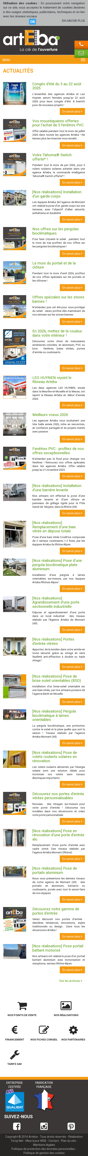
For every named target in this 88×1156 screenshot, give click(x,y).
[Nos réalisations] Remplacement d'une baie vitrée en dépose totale (54, 527)
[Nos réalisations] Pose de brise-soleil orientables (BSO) (56, 678)
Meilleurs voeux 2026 (50, 415)
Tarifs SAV (14, 1063)
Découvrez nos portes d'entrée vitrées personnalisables (58, 796)
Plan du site (68, 1140)
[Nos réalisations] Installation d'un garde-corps (56, 194)
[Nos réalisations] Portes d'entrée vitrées (53, 641)
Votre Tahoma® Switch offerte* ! (52, 157)
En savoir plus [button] (71, 111)
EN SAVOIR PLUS (73, 21)
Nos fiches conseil (44, 1039)
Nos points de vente (22, 1015)
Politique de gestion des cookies (44, 1153)
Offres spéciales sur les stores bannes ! (58, 299)
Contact (54, 1140)
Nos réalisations (66, 1015)
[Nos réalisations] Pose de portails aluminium (54, 870)
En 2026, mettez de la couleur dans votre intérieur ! (57, 333)
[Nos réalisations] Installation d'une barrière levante (56, 488)
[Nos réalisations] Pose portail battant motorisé (57, 948)
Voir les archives (70, 980)
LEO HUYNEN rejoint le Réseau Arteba (51, 380)
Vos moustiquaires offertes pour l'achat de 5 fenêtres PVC (58, 123)
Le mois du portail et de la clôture (54, 265)
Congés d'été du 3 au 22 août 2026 (56, 86)
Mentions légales (44, 1144)
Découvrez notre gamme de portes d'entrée (55, 911)
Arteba (33, 1136)
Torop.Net (17, 1140)
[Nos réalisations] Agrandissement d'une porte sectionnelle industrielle (55, 602)
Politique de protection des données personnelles (43, 1149)
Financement (14, 1039)
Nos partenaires (73, 1039)
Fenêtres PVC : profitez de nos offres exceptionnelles (58, 450)
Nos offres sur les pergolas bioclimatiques (55, 231)
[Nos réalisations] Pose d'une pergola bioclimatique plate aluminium (57, 564)
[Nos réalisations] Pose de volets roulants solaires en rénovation (54, 756)
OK (32, 22)
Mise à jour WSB (36, 1140)
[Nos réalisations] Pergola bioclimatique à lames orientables (54, 715)
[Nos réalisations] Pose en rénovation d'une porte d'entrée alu (58, 835)
